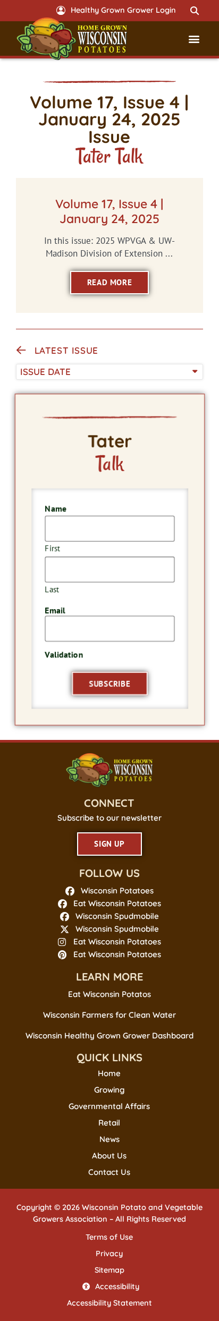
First (52, 547)
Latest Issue (66, 350)
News (109, 1139)
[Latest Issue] (21, 350)
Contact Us (109, 1172)
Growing (109, 1090)
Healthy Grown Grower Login (123, 10)
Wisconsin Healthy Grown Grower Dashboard (109, 1035)
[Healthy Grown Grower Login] (60, 10)
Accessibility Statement (109, 1303)
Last (51, 588)
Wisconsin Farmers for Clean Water (109, 1015)
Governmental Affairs (109, 1106)
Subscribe (110, 684)
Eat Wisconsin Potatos (109, 994)
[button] (195, 11)
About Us (109, 1155)
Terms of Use (109, 1237)
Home (109, 1073)
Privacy (109, 1253)
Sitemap (109, 1270)
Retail (109, 1122)
